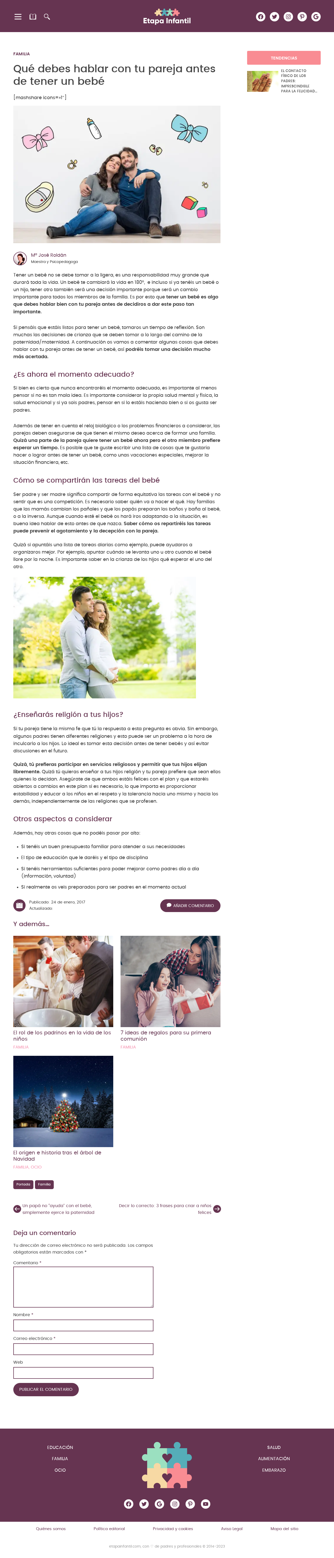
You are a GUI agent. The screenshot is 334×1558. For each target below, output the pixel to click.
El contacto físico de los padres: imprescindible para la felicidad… (299, 81)
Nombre (23, 1315)
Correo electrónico (34, 1339)
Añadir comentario (193, 906)
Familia (21, 54)
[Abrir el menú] (18, 16)
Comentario (27, 1263)
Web (18, 1362)
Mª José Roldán (48, 255)
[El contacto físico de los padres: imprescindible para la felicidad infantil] (262, 81)
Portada (23, 1184)
